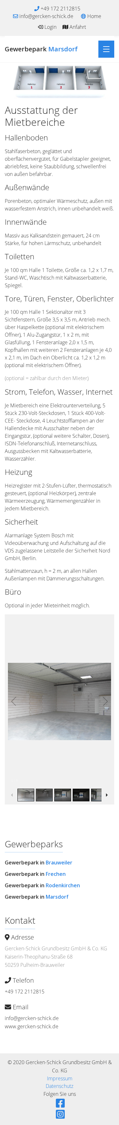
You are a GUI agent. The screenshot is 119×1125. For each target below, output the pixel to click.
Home (93, 16)
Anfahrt (77, 26)
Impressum (59, 1078)
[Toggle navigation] (106, 49)
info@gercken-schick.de (32, 1018)
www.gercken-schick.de (31, 1026)
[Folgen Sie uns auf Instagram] (59, 1114)
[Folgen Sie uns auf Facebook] (59, 1103)
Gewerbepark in (38, 862)
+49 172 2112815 (24, 991)
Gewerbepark (41, 49)
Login (49, 26)
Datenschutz (59, 1086)
